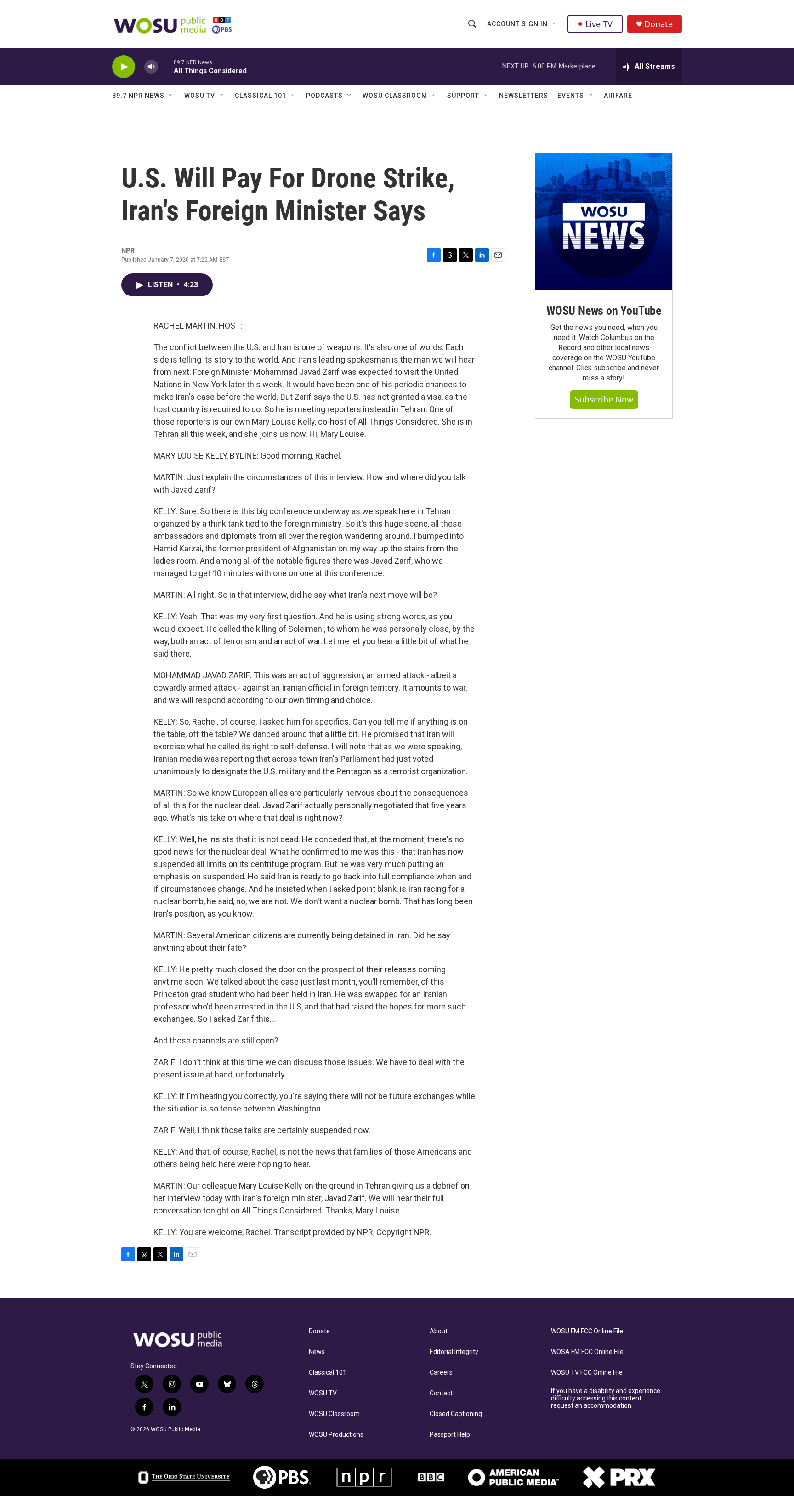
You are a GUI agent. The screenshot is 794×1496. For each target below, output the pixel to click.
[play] (123, 67)
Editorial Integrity (454, 1352)
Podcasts (324, 95)
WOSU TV (199, 95)
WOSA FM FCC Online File (587, 1352)
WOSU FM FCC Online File (587, 1331)
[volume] (151, 67)
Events (570, 95)
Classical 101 (260, 95)
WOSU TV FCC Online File (587, 1372)
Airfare (618, 95)
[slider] (165, 66)
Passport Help (450, 1434)
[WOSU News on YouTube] (603, 221)
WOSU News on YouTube (603, 310)
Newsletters (523, 95)
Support (463, 95)
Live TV (599, 23)
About (439, 1331)
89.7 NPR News (138, 95)
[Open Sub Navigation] (554, 24)
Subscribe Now (604, 399)
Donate (658, 24)
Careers (441, 1372)
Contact (441, 1393)
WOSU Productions (336, 1434)
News (317, 1352)
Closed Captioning (456, 1414)
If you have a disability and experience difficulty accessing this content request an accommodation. (605, 1398)
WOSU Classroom (395, 95)
